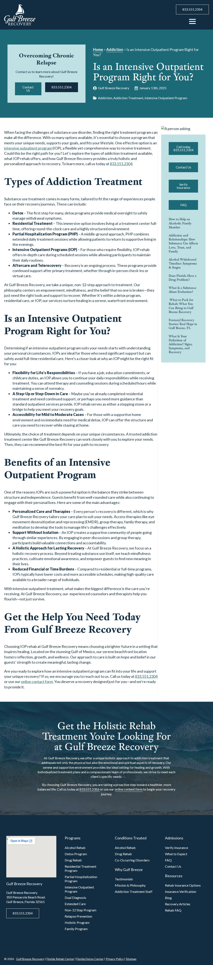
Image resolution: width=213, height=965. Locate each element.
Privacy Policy (115, 959)
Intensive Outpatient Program (79, 889)
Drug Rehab (73, 860)
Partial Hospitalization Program (81, 879)
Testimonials (124, 879)
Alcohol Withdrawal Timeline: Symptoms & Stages (183, 263)
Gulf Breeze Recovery (30, 959)
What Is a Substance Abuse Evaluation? (182, 290)
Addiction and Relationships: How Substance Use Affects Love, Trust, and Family (183, 243)
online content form (128, 789)
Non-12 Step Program (80, 910)
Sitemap (131, 959)
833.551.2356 (89, 789)
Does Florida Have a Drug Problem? (182, 278)
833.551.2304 (121, 163)
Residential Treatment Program (80, 868)
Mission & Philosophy (130, 885)
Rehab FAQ (173, 910)
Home (98, 49)
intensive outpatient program (28, 148)
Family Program (76, 929)
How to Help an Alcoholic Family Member (180, 223)
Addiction (114, 49)
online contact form (37, 681)
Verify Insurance (176, 848)
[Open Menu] (192, 21)
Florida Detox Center (90, 959)
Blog (168, 898)
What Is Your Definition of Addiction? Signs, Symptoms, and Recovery (181, 344)
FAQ (168, 860)
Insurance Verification (180, 891)
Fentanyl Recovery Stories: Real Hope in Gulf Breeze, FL (183, 324)
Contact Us (173, 866)
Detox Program (76, 854)
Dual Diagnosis (75, 897)
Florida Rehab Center (60, 959)
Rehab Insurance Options (183, 885)
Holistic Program (77, 922)
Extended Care (75, 904)
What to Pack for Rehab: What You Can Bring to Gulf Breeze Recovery (181, 306)
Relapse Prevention (78, 916)
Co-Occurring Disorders (132, 860)
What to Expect (176, 854)
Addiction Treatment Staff (133, 891)
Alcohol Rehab (75, 848)
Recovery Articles (177, 904)
